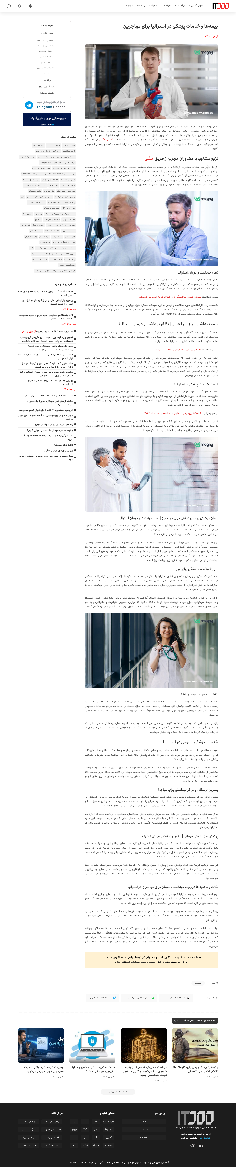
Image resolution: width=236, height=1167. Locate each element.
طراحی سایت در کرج (67, 225)
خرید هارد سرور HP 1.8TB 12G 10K (62, 174)
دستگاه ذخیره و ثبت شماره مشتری (62, 248)
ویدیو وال (38, 214)
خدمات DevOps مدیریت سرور (64, 242)
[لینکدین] (200, 1146)
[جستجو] (9, 6)
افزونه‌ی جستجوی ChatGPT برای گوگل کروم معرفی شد (46, 410)
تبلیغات (198, 983)
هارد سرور (71, 191)
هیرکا (22, 196)
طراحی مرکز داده (38, 145)
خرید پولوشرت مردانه (27, 157)
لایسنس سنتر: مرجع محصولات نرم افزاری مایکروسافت (55, 271)
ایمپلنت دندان (70, 236)
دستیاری (38, 219)
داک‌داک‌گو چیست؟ (63, 445)
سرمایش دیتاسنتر (53, 145)
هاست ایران (204, 1138)
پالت (32, 248)
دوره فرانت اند (41, 248)
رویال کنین (56, 151)
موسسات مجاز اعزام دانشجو (52, 253)
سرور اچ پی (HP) (68, 208)
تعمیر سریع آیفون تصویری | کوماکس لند (60, 214)
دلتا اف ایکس (57, 236)
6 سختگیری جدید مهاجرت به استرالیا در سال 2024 (172, 413)
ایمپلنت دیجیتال (31, 236)
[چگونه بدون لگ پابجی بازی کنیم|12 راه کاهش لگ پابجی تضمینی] (195, 1045)
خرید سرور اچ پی (68, 219)
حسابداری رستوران (68, 231)
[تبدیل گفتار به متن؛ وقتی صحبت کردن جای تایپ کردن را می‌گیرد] (41, 1045)
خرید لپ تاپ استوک (51, 208)
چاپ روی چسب (52, 225)
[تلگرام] (191, 1146)
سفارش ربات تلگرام (68, 179)
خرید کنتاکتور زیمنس (67, 265)
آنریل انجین (42, 185)
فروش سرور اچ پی (43, 151)
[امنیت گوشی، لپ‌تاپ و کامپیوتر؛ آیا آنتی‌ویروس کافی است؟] (92, 1045)
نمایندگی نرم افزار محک (48, 162)
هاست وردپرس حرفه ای (66, 157)
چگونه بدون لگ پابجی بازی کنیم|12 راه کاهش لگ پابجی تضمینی (195, 1069)
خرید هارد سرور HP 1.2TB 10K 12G (34, 174)
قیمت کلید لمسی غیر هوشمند (64, 168)
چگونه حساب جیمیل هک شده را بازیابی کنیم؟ (50, 430)
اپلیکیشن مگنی (107, 140)
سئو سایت (36, 253)
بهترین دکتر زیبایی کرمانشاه (65, 196)
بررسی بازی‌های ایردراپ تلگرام (58, 450)
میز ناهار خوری (49, 191)
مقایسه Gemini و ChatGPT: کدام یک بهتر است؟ (49, 396)
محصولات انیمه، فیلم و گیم (58, 202)
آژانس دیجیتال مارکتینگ (41, 168)
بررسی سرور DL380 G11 (36, 202)
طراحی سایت (53, 185)
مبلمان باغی (61, 191)
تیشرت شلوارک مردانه (67, 162)
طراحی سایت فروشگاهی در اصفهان (40, 196)
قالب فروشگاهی (69, 151)
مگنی (148, 158)
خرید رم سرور (45, 236)
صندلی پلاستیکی (35, 191)
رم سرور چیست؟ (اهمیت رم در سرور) (54, 331)
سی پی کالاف (27, 214)
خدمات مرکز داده (69, 145)
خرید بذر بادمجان (30, 185)
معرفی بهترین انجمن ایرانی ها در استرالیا (178, 350)
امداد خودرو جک (38, 225)
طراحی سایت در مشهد (52, 219)
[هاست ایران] (47, 119)
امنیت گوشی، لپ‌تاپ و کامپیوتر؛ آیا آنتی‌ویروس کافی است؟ (93, 1069)
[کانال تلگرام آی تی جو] (47, 105)
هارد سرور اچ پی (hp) (31, 179)
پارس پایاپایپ (69, 259)
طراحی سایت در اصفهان (46, 157)
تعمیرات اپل (25, 225)
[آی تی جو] (218, 6)
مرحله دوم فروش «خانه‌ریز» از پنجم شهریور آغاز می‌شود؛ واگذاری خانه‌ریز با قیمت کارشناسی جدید (144, 1071)
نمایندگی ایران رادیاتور (50, 179)
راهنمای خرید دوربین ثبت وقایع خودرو (54, 424)
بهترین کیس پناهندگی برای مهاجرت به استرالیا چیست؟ (170, 297)
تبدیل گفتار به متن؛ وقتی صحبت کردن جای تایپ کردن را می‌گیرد (44, 1069)
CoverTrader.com (51, 231)
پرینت (72, 202)
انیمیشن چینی (45, 242)
